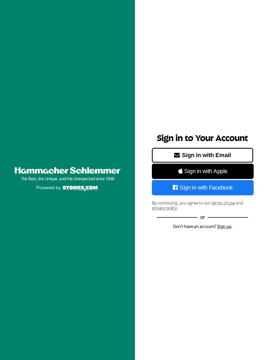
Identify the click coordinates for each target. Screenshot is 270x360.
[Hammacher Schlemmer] (67, 170)
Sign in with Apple (205, 171)
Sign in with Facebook (206, 187)
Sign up (224, 226)
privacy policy (164, 208)
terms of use (223, 203)
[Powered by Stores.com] (67, 189)
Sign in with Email (206, 155)
